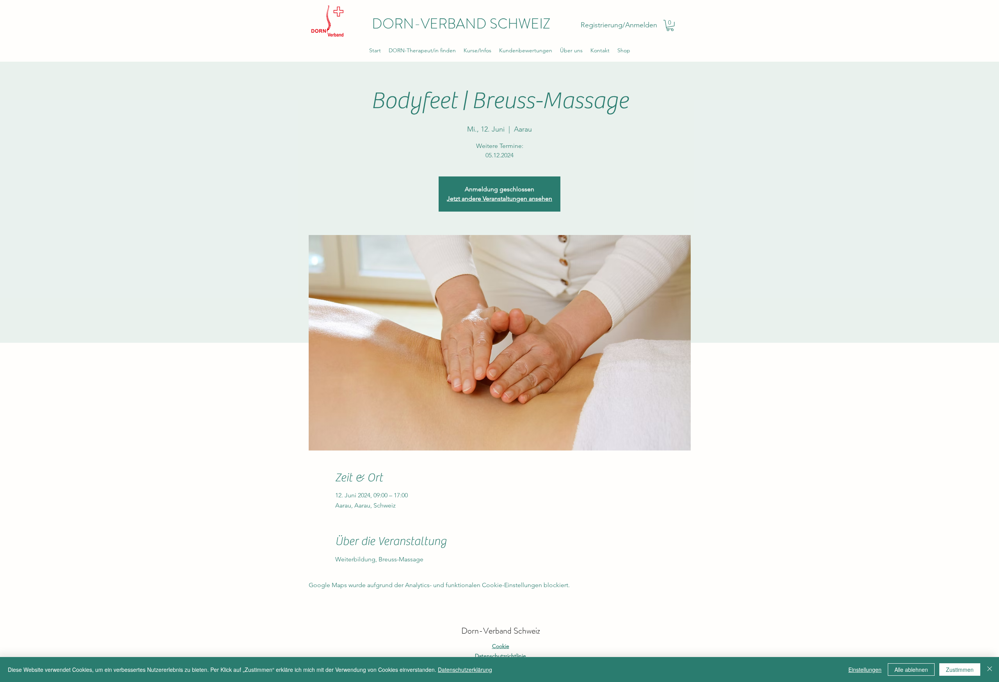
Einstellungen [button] (865, 669)
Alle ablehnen (911, 669)
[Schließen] (989, 669)
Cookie (500, 646)
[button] (670, 25)
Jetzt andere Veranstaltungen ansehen (499, 198)
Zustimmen (960, 669)
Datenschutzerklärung (465, 669)
